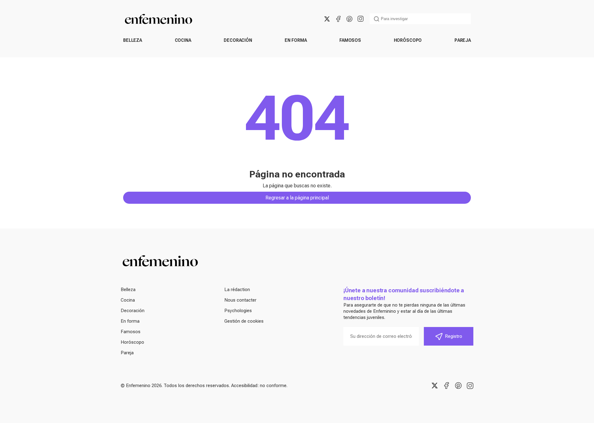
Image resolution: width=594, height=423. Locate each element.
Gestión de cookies (244, 321)
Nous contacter (240, 300)
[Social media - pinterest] (349, 19)
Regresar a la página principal (297, 198)
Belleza (132, 40)
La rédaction (237, 289)
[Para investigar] (376, 19)
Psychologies (238, 310)
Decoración (238, 40)
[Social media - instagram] (360, 19)
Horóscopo (408, 40)
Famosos (350, 40)
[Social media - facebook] (338, 19)
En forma (296, 40)
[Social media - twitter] (327, 19)
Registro (453, 336)
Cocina (183, 40)
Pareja (462, 40)
